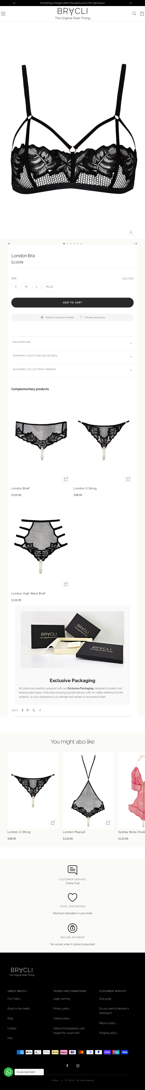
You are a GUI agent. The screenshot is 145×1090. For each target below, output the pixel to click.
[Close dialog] (138, 1015)
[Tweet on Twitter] (33, 710)
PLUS (49, 286)
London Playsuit (74, 832)
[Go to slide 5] (77, 243)
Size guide (105, 998)
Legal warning (61, 998)
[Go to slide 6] (81, 243)
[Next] (135, 243)
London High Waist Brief (28, 593)
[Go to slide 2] (67, 243)
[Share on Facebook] (22, 710)
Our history (14, 998)
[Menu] (3, 13)
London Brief (20, 488)
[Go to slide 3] (70, 243)
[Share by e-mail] (40, 710)
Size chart (128, 278)
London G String (85, 488)
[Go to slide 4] (74, 243)
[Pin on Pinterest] (28, 710)
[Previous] (9, 243)
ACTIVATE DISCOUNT (38, 1066)
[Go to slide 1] (64, 243)
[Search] (134, 13)
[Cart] (142, 13)
